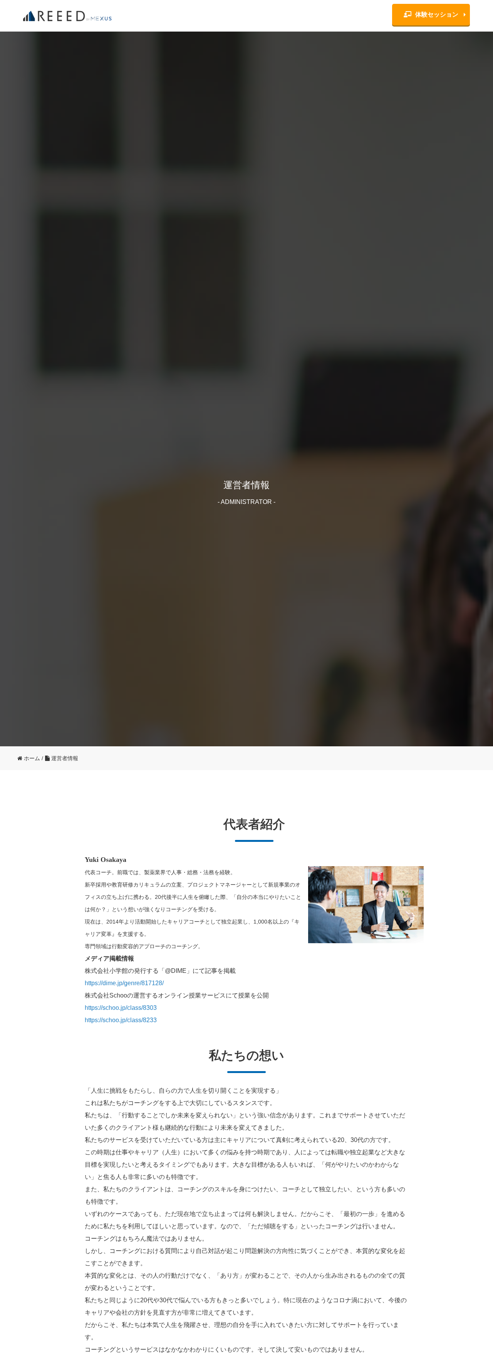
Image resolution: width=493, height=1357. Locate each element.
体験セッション (436, 14)
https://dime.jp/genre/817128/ (124, 983)
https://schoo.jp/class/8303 (121, 1007)
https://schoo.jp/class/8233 (121, 1020)
